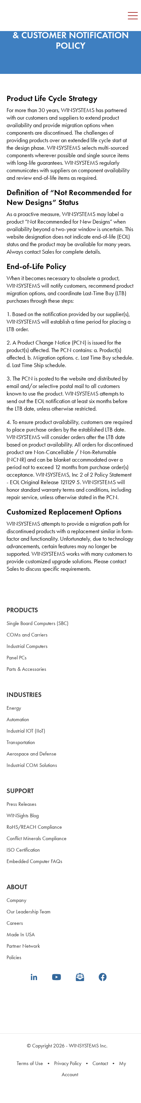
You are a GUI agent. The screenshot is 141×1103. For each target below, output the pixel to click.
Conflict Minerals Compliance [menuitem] (37, 838)
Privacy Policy (67, 1063)
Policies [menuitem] (14, 957)
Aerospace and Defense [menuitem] (31, 754)
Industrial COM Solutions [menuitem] (32, 765)
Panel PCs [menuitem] (17, 657)
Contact (100, 1063)
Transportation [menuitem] (21, 742)
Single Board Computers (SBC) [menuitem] (38, 623)
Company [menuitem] (16, 900)
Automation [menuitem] (18, 719)
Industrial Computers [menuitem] (27, 646)
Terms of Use (30, 1063)
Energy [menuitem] (14, 708)
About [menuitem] (17, 887)
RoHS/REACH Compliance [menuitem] (34, 827)
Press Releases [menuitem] (21, 804)
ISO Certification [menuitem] (23, 850)
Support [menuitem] (20, 791)
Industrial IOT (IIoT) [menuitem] (26, 731)
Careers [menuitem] (15, 923)
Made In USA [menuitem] (21, 934)
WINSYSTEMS (42, 9)
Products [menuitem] (22, 610)
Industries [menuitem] (24, 695)
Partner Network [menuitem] (23, 946)
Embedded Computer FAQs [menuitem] (34, 861)
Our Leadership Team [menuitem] (28, 911)
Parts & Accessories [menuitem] (26, 669)
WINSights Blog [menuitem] (23, 815)
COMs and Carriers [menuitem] (27, 635)
